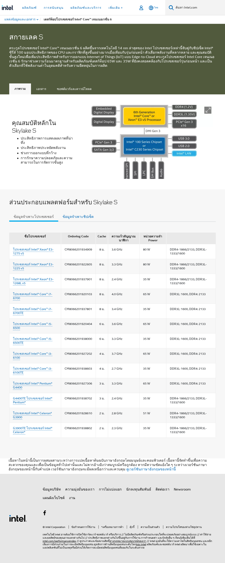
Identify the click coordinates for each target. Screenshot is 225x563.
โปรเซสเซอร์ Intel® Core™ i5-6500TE (32, 341)
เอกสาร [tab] (41, 89)
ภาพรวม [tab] (20, 89)
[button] (207, 110)
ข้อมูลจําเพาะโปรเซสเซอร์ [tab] (34, 217)
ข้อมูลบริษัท (52, 489)
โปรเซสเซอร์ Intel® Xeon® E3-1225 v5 (33, 266)
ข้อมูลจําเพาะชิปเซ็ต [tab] (78, 217)
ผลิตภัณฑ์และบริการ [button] (86, 8)
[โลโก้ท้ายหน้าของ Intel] (18, 518)
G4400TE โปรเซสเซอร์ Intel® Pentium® (32, 400)
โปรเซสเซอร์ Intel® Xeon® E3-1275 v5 (33, 251)
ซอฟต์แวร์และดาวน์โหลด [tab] (74, 89)
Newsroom (182, 489)
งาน (72, 498)
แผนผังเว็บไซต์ (54, 498)
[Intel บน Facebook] (44, 514)
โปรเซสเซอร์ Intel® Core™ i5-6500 (32, 326)
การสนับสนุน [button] (54, 8)
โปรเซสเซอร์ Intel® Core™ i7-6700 (32, 296)
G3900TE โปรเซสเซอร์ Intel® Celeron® (32, 430)
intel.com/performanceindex (59, 541)
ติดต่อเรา (162, 489)
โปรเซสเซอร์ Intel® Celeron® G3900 (32, 415)
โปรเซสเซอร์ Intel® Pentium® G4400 (32, 385)
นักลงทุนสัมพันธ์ (138, 489)
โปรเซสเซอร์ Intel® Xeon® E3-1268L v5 (33, 281)
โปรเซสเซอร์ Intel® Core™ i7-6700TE (32, 311)
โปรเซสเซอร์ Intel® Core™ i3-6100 (32, 356)
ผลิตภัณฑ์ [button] (29, 8)
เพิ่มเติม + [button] (116, 8)
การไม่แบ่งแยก (110, 489)
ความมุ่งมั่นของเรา (79, 489)
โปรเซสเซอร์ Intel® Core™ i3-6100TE (32, 370)
